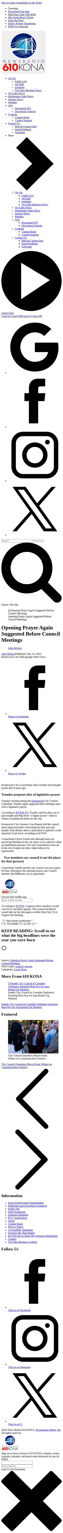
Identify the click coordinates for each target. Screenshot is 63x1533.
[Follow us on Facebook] (35, 426)
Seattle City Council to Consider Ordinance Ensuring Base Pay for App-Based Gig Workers (29, 1006)
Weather (12, 102)
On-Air (12, 78)
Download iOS (23, 108)
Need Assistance (17, 1211)
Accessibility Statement (20, 1230)
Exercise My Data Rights (21, 1233)
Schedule (20, 87)
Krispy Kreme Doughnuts (22, 23)
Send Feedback (23, 129)
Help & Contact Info (26, 126)
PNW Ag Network (18, 26)
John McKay (8, 653)
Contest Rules (22, 117)
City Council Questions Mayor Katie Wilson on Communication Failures (26, 1066)
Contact (12, 1239)
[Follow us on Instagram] (35, 480)
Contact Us (14, 123)
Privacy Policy (16, 1226)
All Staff (19, 84)
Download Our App (18, 11)
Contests (12, 114)
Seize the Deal (15, 20)
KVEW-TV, (22, 812)
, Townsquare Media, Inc (47, 1429)
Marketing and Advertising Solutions (27, 1205)
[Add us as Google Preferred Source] (35, 372)
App (10, 105)
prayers (28, 966)
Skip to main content (12, 2)
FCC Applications (17, 1217)
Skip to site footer (32, 2)
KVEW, (20, 906)
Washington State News (20, 96)
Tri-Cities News (16, 93)
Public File (13, 1208)
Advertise (20, 132)
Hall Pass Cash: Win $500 (22, 14)
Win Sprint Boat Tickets (20, 17)
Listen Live (21, 81)
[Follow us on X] (35, 534)
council (19, 966)
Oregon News (15, 99)
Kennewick (37, 800)
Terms (11, 1220)
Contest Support (23, 120)
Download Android (25, 111)
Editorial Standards (18, 1214)
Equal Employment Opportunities (26, 1202)
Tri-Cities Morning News (28, 90)
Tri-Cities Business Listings (22, 1242)
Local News (20, 969)
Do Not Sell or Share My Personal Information (33, 1236)
